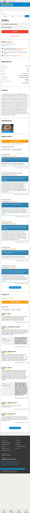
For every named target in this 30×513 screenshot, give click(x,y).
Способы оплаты (5, 444)
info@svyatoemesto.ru (8, 459)
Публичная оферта (6, 450)
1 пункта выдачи (21, 48)
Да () (26, 167)
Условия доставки (6, 442)
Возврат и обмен (5, 448)
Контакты (4, 446)
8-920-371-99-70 (6, 455)
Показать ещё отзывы (15, 427)
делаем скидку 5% (17, 55)
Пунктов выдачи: (12, 1)
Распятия (18, 442)
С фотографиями (5, 309)
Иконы (17, 440)
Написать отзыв (15, 302)
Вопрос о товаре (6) (6, 149)
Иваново (4, 1)
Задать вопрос (15, 141)
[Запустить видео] (8, 127)
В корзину (15, 31)
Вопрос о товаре (12, 223)
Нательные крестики (21, 446)
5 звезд (13, 309)
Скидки (18, 448)
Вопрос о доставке (12, 156)
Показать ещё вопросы (15, 287)
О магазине (4, 440)
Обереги (18, 444)
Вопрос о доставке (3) (17, 149)
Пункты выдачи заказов (10, 463)
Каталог (2, 8)
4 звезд (18, 309)
